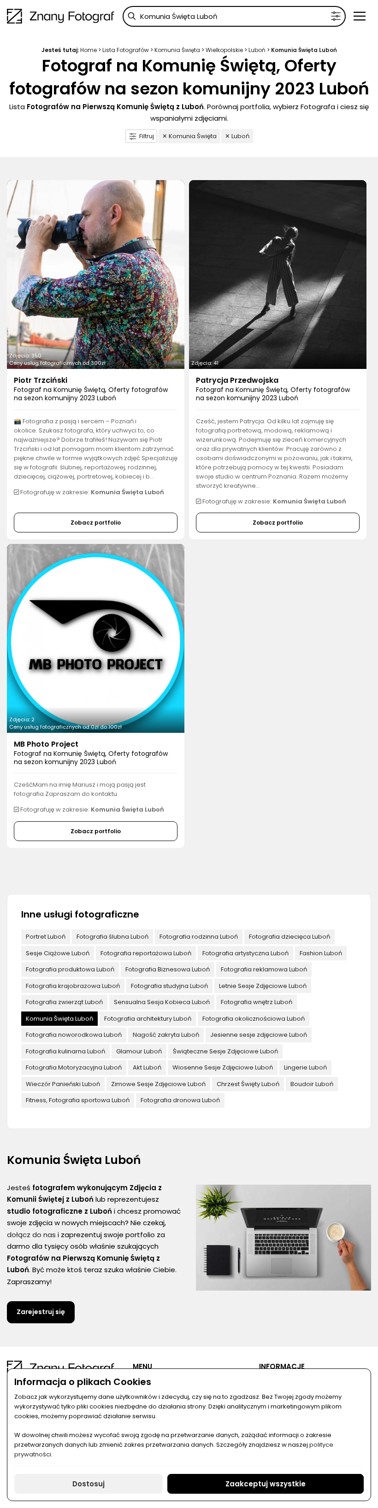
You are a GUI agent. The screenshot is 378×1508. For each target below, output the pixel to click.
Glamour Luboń (139, 1051)
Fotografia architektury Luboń (147, 1018)
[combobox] (234, 16)
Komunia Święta (177, 50)
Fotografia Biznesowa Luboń (167, 969)
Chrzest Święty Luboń (248, 1084)
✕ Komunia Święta (189, 136)
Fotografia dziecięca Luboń (289, 936)
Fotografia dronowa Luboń (180, 1100)
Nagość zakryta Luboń (166, 1034)
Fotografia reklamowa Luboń (264, 969)
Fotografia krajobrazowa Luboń (73, 986)
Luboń (257, 50)
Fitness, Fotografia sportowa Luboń (78, 1100)
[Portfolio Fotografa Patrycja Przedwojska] (277, 274)
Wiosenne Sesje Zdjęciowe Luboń (222, 1067)
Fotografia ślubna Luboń (112, 936)
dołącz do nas (31, 1234)
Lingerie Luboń (305, 1067)
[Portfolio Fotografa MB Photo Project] (95, 638)
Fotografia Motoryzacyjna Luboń (74, 1067)
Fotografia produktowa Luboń (70, 969)
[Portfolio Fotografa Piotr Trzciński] (95, 274)
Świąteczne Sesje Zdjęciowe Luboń (225, 1051)
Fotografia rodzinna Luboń (198, 936)
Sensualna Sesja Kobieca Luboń (162, 1002)
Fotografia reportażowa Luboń (145, 953)
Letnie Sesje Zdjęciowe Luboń (263, 986)
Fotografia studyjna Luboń (169, 986)
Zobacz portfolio (96, 522)
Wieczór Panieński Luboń (63, 1084)
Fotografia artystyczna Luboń (245, 953)
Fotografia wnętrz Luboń (256, 1002)
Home (88, 50)
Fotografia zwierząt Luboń (64, 1002)
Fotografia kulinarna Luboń (65, 1051)
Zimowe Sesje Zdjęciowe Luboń (158, 1084)
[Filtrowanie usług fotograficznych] (336, 16)
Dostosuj (88, 1484)
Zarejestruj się (41, 1311)
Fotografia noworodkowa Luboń (74, 1034)
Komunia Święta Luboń (59, 1018)
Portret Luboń (45, 936)
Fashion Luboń (321, 953)
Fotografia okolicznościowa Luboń (253, 1018)
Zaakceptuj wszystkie (265, 1484)
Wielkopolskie (224, 50)
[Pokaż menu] (359, 16)
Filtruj (146, 136)
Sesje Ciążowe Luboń (57, 953)
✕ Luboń (237, 136)
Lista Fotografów (125, 50)
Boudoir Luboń (311, 1084)
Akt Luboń (147, 1067)
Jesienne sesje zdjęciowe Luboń (258, 1034)
